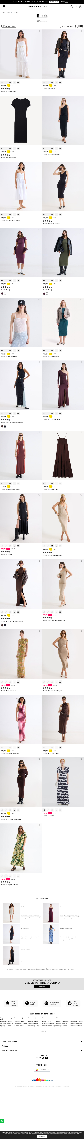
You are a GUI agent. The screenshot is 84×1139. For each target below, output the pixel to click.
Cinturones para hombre (20, 1023)
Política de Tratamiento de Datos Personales (14, 1133)
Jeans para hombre (19, 1025)
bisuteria (63, 918)
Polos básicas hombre (47, 1018)
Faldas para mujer (60, 1018)
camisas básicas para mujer (49, 1025)
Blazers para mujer (19, 1018)
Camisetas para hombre (76, 1025)
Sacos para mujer (32, 1018)
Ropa (8, 12)
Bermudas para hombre (6, 1021)
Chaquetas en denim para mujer (7, 1018)
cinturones (75, 918)
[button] (76, 6)
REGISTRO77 (54, 2)
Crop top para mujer (19, 1021)
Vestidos (15, 12)
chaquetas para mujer (75, 1018)
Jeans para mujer (46, 1021)
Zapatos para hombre (5, 1025)
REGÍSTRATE (42, 986)
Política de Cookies (79, 1132)
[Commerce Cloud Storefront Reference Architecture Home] (37, 6)
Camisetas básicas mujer (62, 1021)
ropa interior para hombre (6, 1023)
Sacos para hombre (33, 1021)
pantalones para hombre (76, 1021)
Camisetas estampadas (76, 1023)
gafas (75, 939)
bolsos (29, 918)
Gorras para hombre (33, 1023)
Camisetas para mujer (61, 1023)
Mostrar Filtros (10, 26)
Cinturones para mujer (34, 1025)
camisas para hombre (61, 1025)
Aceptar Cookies (42, 1136)
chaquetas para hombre (48, 1023)
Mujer (3, 12)
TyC (66, 2)
